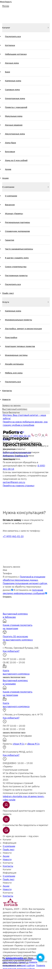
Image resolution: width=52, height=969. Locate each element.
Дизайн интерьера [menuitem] (14, 364)
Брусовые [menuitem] (10, 151)
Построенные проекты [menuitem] (16, 275)
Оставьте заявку (12, 520)
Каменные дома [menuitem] (13, 80)
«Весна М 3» (33, 743)
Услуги (5, 302)
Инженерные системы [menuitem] (16, 355)
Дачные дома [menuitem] (12, 63)
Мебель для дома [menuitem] (13, 373)
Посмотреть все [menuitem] (13, 36)
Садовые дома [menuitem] (12, 89)
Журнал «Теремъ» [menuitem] (14, 213)
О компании (8, 187)
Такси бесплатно (11, 412)
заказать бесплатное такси (14, 677)
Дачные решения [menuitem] (13, 125)
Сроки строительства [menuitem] (15, 266)
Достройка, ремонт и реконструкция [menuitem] (23, 328)
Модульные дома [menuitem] (13, 116)
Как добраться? (11, 651)
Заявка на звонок (11, 405)
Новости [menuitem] (6, 399)
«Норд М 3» (19, 743)
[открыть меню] (47, 5)
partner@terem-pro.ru (14, 482)
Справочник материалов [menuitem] (17, 231)
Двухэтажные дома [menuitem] (15, 134)
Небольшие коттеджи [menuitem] (16, 54)
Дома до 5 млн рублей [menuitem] (16, 160)
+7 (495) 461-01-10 (13, 536)
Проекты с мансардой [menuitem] (16, 107)
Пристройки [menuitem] (11, 337)
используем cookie (14, 958)
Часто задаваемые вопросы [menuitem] (19, 249)
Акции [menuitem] (5, 178)
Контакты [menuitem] (7, 390)
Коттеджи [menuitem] (10, 45)
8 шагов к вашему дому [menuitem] (17, 257)
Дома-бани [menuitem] (10, 142)
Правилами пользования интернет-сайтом (25, 583)
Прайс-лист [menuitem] (8, 293)
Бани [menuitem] (7, 72)
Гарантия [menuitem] (9, 240)
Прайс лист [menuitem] (8, 849)
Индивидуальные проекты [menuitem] (18, 319)
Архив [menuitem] (8, 169)
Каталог (6, 27)
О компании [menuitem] (11, 195)
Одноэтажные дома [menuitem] (15, 98)
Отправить (7, 597)
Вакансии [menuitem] (10, 204)
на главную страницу (18, 485)
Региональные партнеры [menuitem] (17, 222)
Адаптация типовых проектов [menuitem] (20, 346)
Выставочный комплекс (14, 409)
